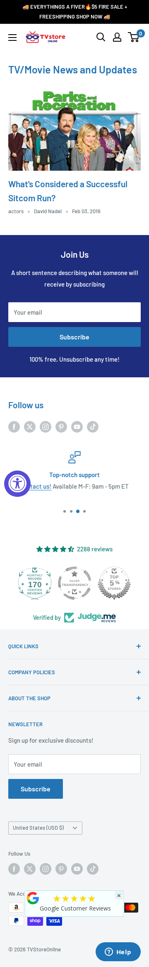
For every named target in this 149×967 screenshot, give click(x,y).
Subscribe (74, 337)
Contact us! (36, 486)
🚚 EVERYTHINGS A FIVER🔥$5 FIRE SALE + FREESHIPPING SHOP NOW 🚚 (74, 11)
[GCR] (33, 898)
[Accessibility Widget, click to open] (17, 484)
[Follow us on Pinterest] (61, 426)
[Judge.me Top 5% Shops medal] (110, 583)
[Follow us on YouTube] (77, 426)
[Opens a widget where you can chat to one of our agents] (118, 952)
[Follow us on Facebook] (14, 426)
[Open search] (101, 37)
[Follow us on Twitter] (30, 426)
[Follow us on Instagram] (45, 426)
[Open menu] (12, 37)
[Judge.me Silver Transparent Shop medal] (70, 583)
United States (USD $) (38, 827)
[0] (134, 37)
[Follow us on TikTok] (93, 426)
